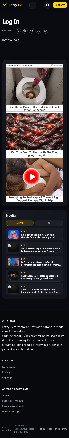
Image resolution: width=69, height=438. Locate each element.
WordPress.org (10, 411)
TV (49, 223)
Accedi (5, 395)
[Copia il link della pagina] (45, 31)
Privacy (6, 372)
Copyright (7, 377)
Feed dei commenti (13, 406)
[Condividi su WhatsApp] (18, 31)
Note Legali (8, 366)
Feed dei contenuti (12, 400)
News (20, 223)
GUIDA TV (60, 5)
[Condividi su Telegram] (31, 31)
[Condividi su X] (38, 31)
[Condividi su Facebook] (25, 31)
